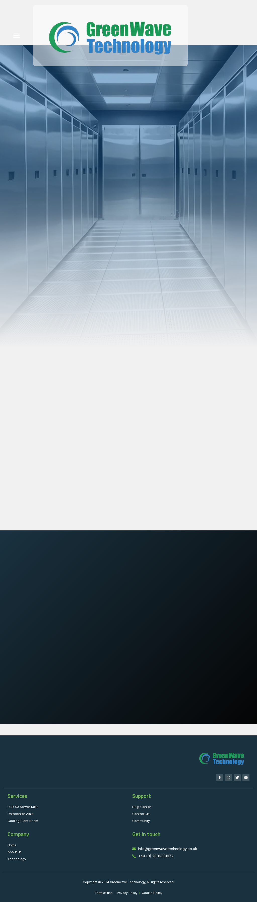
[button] (16, 35)
